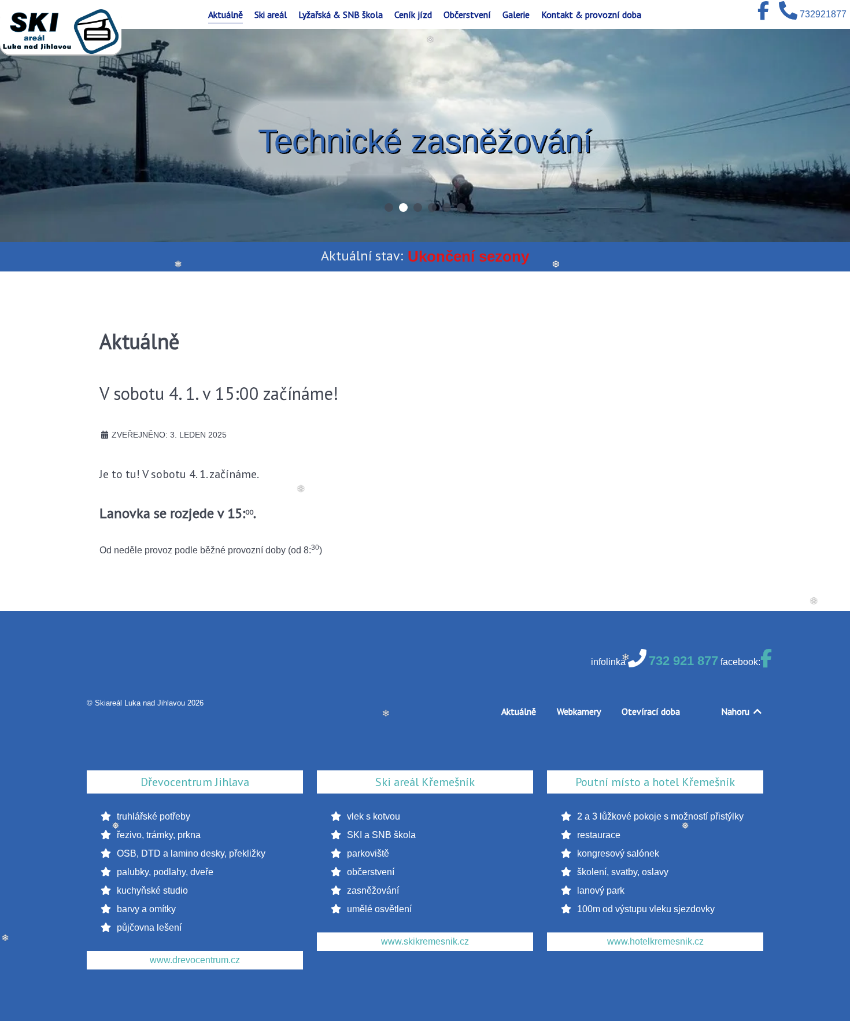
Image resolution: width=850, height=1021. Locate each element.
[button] (389, 207)
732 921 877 (683, 660)
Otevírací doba (651, 711)
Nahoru (736, 711)
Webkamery (579, 711)
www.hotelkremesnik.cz (655, 941)
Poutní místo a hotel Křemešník (655, 781)
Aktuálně (518, 711)
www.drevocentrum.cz (195, 960)
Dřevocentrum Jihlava (195, 781)
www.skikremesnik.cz (425, 941)
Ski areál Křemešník (425, 781)
